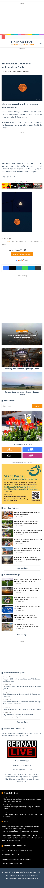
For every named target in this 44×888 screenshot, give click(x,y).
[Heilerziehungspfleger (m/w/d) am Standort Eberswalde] (7, 600)
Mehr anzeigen (22, 568)
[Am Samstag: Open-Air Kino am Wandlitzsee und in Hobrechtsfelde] (7, 618)
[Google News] (22, 260)
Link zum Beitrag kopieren (22, 254)
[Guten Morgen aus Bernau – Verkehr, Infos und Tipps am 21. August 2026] (7, 591)
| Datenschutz (33, 875)
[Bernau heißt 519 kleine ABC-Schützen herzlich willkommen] (7, 515)
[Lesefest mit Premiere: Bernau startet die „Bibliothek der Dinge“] (7, 542)
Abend (7, 241)
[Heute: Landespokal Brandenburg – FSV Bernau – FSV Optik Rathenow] (7, 582)
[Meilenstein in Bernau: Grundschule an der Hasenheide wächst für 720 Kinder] (7, 551)
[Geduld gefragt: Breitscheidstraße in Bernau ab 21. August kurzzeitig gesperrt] (7, 560)
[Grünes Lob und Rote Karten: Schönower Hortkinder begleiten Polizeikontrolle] (7, 533)
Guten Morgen (22, 331)
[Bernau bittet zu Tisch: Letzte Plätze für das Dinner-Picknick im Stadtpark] (7, 524)
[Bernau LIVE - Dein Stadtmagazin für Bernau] (22, 43)
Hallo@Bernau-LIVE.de (24, 770)
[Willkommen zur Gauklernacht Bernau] (22, 55)
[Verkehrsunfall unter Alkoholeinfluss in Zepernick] (7, 609)
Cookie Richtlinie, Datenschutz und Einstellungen (22, 878)
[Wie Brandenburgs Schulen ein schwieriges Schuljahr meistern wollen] (7, 627)
